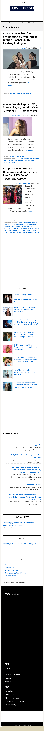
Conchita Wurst (16, 224)
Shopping (7, 98)
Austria (7, 224)
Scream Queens (10, 162)
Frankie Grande (31, 96)
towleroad (19, 156)
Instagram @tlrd (30, 544)
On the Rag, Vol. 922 (33, 484)
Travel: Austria (15, 232)
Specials (8, 682)
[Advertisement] (22, 260)
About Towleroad (11, 570)
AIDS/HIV (22, 222)
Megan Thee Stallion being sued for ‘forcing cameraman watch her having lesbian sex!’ (26, 322)
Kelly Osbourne (10, 228)
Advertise (8, 565)
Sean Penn (13, 230)
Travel (22, 220)
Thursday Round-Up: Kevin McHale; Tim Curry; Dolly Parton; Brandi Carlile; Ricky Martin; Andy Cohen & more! (25, 470)
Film (7, 671)
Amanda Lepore (31, 222)
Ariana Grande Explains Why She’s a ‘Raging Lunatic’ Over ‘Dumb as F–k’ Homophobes (20, 107)
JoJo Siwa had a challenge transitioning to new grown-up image (25, 372)
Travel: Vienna (27, 232)
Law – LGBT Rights (13, 675)
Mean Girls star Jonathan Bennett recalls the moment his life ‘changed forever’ (25, 334)
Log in (29, 725)
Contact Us (9, 568)
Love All (38, 445)
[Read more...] (28, 150)
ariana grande (24, 158)
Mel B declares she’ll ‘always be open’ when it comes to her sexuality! (25, 309)
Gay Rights (20, 160)
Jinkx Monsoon (32, 226)
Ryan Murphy (29, 160)
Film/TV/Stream (25, 94)
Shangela (21, 230)
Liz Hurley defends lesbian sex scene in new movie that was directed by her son (25, 385)
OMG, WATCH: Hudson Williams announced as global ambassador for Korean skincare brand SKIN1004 (24, 497)
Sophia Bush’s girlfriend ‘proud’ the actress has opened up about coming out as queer (25, 298)
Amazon (22, 96)
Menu (23, 3)
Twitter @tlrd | (8, 544)
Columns (8, 678)
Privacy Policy (10, 576)
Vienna (36, 232)
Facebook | (19, 544)
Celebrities (14, 94)
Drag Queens (9, 226)
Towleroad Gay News (22, 8)
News (17, 220)
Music (12, 156)
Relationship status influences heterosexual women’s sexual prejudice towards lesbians (26, 359)
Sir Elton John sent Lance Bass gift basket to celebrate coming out (25, 347)
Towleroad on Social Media (15, 573)
